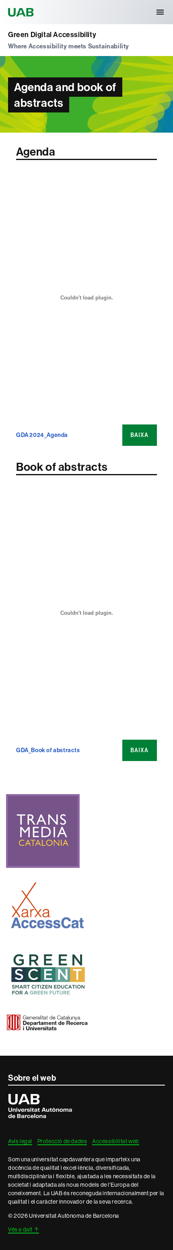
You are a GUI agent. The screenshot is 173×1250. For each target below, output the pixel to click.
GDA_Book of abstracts (48, 750)
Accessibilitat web (115, 1141)
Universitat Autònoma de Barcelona (22, 12)
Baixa (139, 435)
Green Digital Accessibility (52, 34)
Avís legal (20, 1141)
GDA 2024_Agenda (42, 435)
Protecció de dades (62, 1141)
